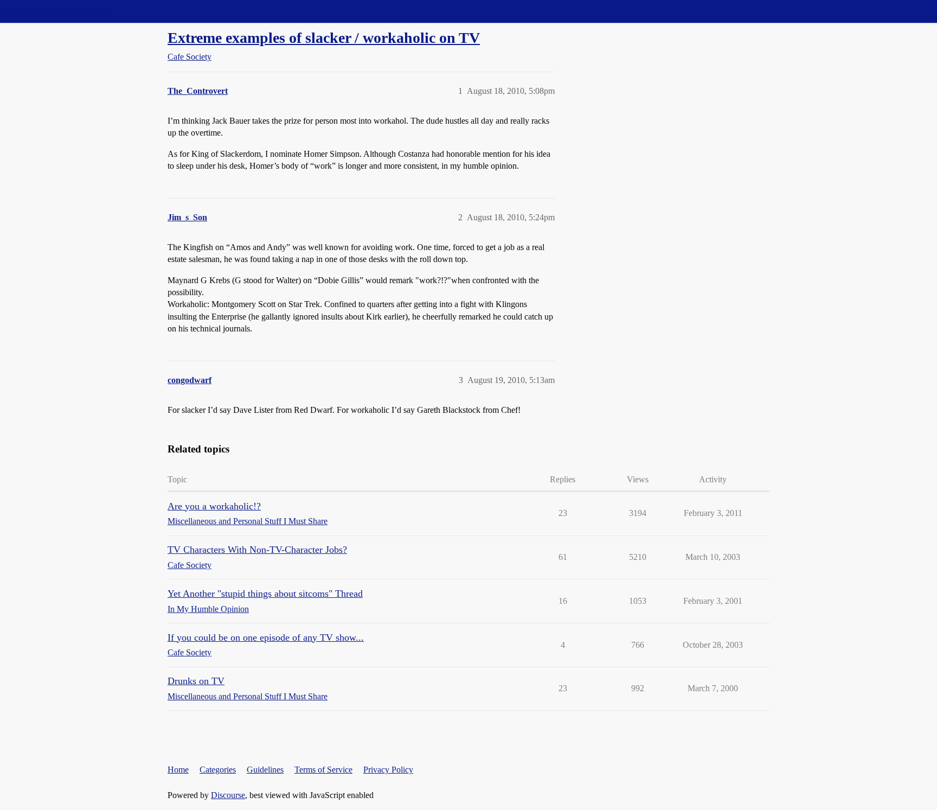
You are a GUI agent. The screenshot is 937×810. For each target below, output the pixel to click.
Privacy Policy (388, 769)
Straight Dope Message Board (56, 11)
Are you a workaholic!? (214, 506)
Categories (218, 769)
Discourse (228, 795)
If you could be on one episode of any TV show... (266, 637)
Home (178, 769)
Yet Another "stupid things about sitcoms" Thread (265, 593)
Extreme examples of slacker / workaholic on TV (324, 37)
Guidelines (265, 769)
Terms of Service (323, 769)
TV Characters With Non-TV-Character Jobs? (257, 549)
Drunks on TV (196, 680)
